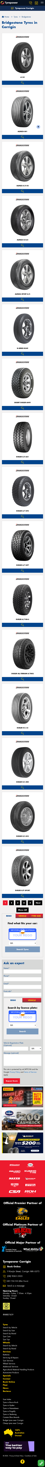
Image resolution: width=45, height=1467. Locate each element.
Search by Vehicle (10, 1327)
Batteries (6, 1354)
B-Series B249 (22, 348)
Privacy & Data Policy (16, 1456)
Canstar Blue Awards (11, 1417)
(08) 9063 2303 (14, 1276)
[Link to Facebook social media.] (22, 1462)
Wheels (6, 1342)
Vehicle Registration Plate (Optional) (13, 1044)
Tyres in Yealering (9, 1414)
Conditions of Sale (31, 1456)
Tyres (5, 1324)
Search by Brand (9, 1333)
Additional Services (10, 1366)
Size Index (7, 1399)
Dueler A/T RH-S (22, 619)
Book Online (9, 1382)
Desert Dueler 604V (22, 403)
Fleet (5, 1385)
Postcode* (8, 991)
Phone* (6, 976)
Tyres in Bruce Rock (10, 1402)
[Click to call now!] (30, 3)
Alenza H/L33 (22, 240)
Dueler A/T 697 (22, 565)
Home (6, 17)
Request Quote (12, 1081)
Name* (6, 968)
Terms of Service (30, 1072)
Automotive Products (11, 1372)
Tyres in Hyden (8, 1405)
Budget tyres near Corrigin (13, 1420)
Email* (6, 983)
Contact (6, 1378)
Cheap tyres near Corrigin (13, 1423)
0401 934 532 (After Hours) (17, 1281)
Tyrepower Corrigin (24, 8)
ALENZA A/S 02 (22, 186)
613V (22, 77)
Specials (7, 1375)
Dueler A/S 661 (22, 457)
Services (7, 1351)
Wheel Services (9, 1363)
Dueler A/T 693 (22, 511)
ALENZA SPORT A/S (22, 294)
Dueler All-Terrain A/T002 (22, 674)
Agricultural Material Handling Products (18, 1369)
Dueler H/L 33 (22, 728)
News (5, 1388)
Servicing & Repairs (10, 1357)
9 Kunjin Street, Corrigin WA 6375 (23, 1271)
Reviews (7, 1391)
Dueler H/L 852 (22, 836)
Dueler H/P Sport (22, 890)
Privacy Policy (15, 1072)
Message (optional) (11, 1053)
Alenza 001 (22, 131)
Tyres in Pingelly (9, 1411)
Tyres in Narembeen (11, 1408)
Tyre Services (8, 1360)
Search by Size (9, 1330)
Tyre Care (6, 1336)
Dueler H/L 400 (22, 782)
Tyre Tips (6, 1339)
